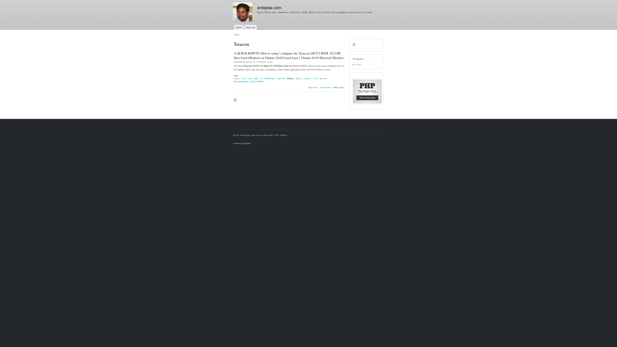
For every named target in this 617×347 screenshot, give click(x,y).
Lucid (249, 78)
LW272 (239, 27)
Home (236, 34)
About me (250, 27)
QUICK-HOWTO (257, 81)
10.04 (243, 78)
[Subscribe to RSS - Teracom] (235, 99)
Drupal (247, 143)
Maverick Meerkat (241, 81)
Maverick (323, 78)
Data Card (281, 78)
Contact (358, 64)
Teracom (290, 78)
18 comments (325, 87)
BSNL (256, 78)
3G (261, 78)
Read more (312, 87)
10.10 (315, 78)
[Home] (243, 12)
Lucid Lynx (307, 78)
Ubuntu (236, 78)
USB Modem (269, 78)
